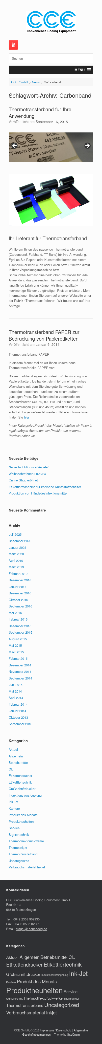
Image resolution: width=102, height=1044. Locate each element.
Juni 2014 (16, 684)
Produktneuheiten (21, 821)
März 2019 (16, 567)
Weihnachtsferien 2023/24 (27, 473)
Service (14, 827)
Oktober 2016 (18, 599)
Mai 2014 (15, 691)
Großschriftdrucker (22, 788)
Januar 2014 (17, 710)
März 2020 (16, 553)
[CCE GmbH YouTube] (13, 45)
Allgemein (16, 756)
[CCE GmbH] (51, 22)
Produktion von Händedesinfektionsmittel (38, 493)
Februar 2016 (18, 619)
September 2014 (20, 678)
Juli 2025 (15, 534)
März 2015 (16, 652)
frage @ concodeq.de (31, 928)
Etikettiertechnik (20, 782)
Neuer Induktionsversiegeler (29, 467)
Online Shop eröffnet (23, 480)
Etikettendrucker (20, 775)
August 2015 (18, 639)
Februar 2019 (18, 573)
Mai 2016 (15, 612)
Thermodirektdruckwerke (26, 841)
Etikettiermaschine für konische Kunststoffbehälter (45, 486)
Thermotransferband (23, 854)
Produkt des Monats (23, 814)
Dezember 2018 (20, 580)
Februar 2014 (18, 704)
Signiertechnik (19, 834)
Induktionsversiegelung (25, 795)
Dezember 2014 (20, 665)
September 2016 (20, 606)
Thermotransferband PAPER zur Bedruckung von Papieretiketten (44, 335)
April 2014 (16, 697)
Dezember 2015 (20, 625)
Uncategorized (19, 860)
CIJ (11, 769)
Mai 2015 (15, 645)
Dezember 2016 (20, 593)
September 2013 (20, 723)
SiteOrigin (73, 1034)
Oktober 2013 (18, 717)
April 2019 (16, 560)
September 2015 (20, 632)
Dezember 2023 (20, 540)
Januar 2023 (17, 547)
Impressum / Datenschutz (56, 1030)
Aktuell (14, 749)
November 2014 (20, 671)
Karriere (14, 808)
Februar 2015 (18, 658)
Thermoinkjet (18, 847)
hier (26, 417)
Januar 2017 (17, 586)
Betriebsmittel (18, 762)
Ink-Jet (13, 801)
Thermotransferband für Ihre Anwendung (40, 112)
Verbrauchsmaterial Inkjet (27, 867)
